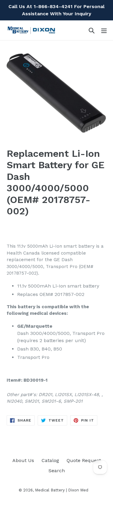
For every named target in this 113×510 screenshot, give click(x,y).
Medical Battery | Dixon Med (61, 490)
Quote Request (84, 460)
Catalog (50, 460)
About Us (23, 460)
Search (57, 470)
